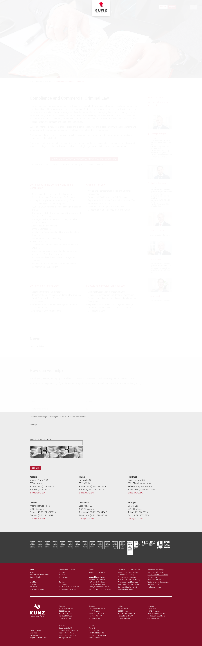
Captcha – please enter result (40, 439)
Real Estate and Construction (128, 584)
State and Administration (127, 577)
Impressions (63, 577)
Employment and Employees (99, 587)
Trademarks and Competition (158, 582)
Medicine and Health (125, 589)
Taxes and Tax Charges (156, 570)
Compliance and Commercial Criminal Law (158, 576)
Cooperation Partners (67, 570)
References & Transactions (39, 575)
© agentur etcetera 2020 (38, 638)
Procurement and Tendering (128, 582)
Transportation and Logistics (128, 572)
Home (32, 570)
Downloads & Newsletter (97, 572)
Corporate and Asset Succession (100, 589)
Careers (62, 572)
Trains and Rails (153, 584)
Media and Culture (154, 587)
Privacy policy (35, 635)
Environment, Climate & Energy (129, 580)
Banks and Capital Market (127, 587)
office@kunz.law (37, 492)
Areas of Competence (97, 577)
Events (91, 570)
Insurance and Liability (126, 575)
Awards (62, 575)
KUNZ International (37, 589)
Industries (33, 587)
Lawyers (33, 584)
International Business (97, 584)
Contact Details (35, 577)
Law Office (34, 582)
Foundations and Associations (129, 570)
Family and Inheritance (156, 572)
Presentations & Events (67, 589)
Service (62, 582)
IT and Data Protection (156, 580)
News (32, 572)
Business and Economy (97, 579)
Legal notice (34, 633)
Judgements (63, 584)
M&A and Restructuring (97, 582)
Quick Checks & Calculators (69, 587)
